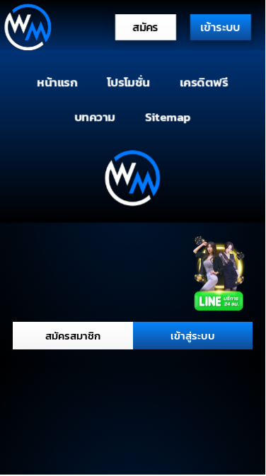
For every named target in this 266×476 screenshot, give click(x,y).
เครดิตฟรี (204, 82)
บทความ (94, 116)
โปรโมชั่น (128, 82)
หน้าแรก (57, 82)
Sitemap (168, 116)
